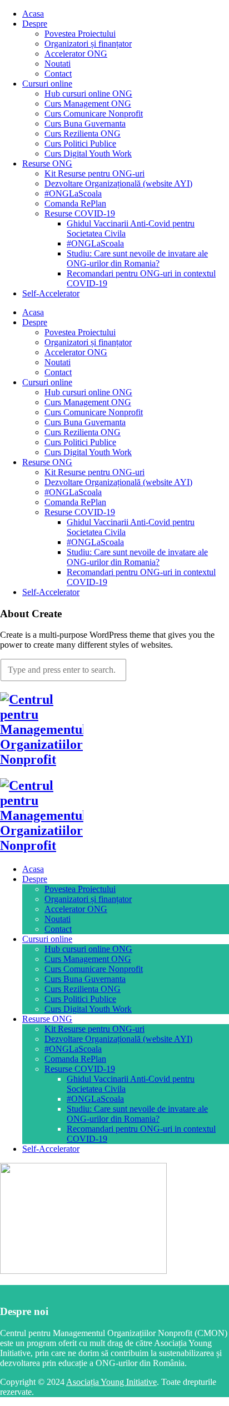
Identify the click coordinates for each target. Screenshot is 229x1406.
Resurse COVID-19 (79, 213)
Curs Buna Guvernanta (85, 123)
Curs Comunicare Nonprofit (93, 113)
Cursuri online (47, 83)
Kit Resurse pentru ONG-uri (94, 173)
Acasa (33, 13)
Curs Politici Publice (80, 143)
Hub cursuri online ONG (88, 93)
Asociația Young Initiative (111, 1382)
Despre (34, 23)
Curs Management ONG (87, 103)
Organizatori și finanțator (88, 43)
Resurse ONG (47, 163)
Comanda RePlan (75, 203)
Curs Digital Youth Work (88, 153)
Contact (58, 73)
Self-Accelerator (50, 293)
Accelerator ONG (75, 53)
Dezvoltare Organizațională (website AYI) (118, 183)
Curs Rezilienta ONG (82, 133)
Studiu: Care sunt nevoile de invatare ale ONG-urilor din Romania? (137, 258)
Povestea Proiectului (80, 33)
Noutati (57, 63)
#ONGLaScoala (73, 193)
